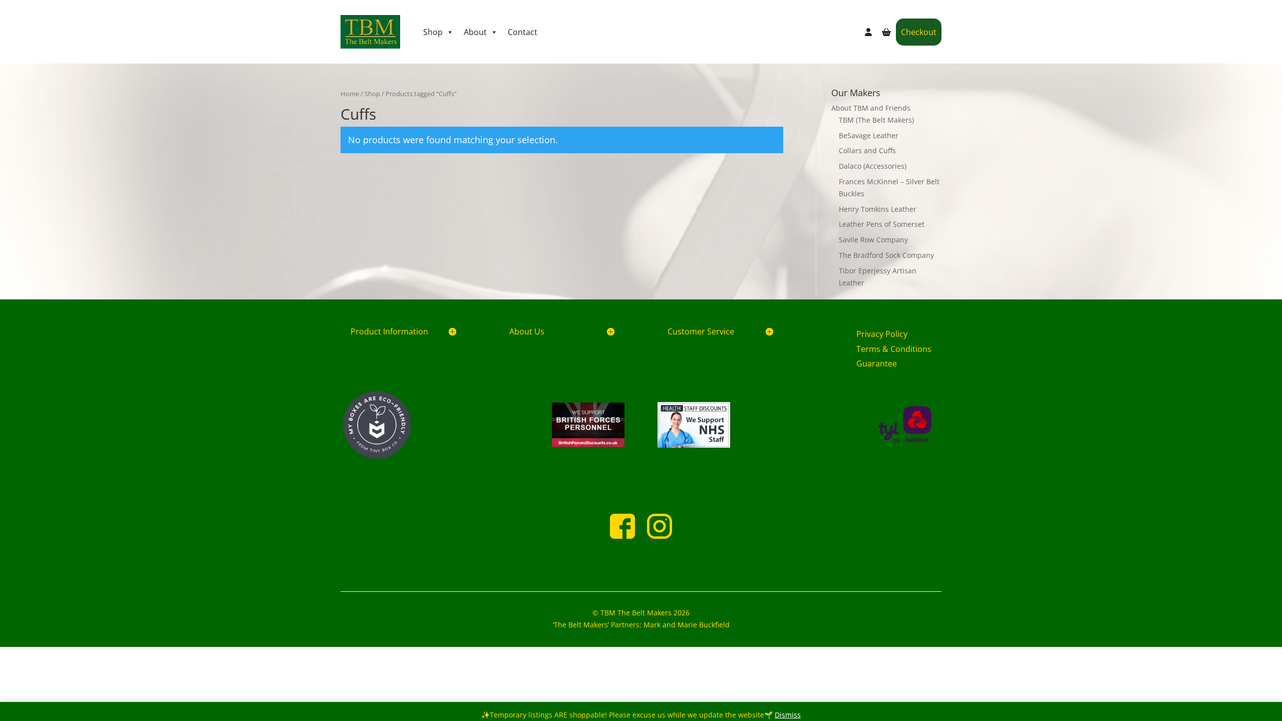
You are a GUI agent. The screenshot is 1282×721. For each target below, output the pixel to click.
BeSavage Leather (868, 135)
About (475, 32)
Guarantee (876, 363)
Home (350, 93)
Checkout (918, 32)
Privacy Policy (881, 333)
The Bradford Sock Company (886, 255)
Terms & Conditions (893, 348)
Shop (433, 32)
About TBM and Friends (870, 108)
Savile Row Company (873, 239)
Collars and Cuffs (867, 150)
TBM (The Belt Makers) (876, 120)
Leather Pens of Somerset (881, 224)
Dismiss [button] (788, 714)
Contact (522, 32)
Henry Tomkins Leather (877, 209)
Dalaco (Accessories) (872, 166)
